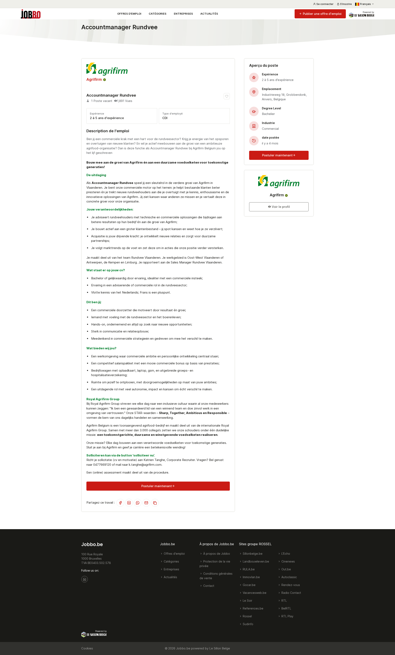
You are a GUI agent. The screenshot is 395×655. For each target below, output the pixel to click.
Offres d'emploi (129, 13)
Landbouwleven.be (255, 561)
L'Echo (285, 553)
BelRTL (286, 608)
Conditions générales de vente (216, 576)
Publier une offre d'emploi (322, 14)
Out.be (286, 569)
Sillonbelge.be (252, 553)
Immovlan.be (251, 577)
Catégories (157, 13)
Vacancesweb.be (254, 592)
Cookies (87, 648)
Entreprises (183, 13)
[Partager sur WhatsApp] (138, 503)
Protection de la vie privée (215, 564)
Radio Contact (291, 592)
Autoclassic (289, 577)
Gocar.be (249, 585)
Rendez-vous (290, 585)
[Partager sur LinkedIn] (129, 503)
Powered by (368, 12)
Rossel (247, 616)
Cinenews (288, 561)
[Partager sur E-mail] (146, 503)
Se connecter (324, 4)
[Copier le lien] (155, 503)
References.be (252, 608)
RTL (284, 600)
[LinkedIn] (84, 579)
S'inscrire (345, 4)
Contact (208, 585)
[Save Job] (227, 96)
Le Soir (247, 600)
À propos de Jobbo (216, 553)
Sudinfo (247, 624)
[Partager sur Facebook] (120, 503)
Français (365, 4)
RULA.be (248, 569)
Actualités (209, 13)
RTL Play (287, 616)
